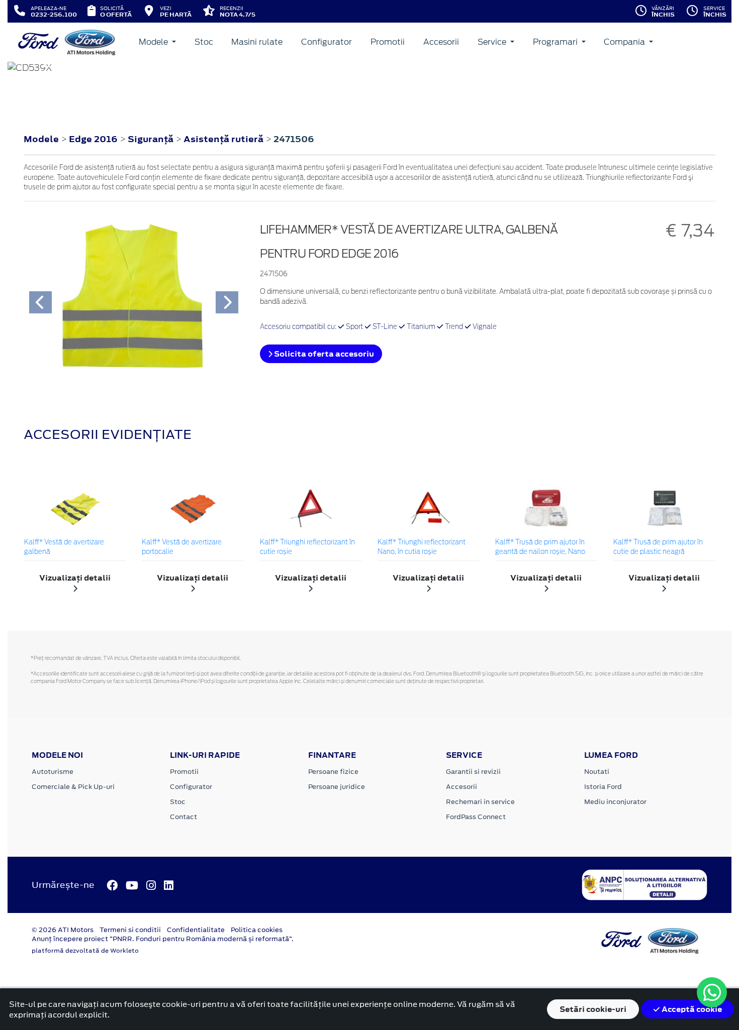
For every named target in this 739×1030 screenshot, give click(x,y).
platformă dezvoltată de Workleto (85, 951)
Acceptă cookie (691, 1009)
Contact (183, 817)
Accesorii (441, 42)
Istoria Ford (603, 786)
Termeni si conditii (130, 930)
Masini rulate (257, 42)
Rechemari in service (480, 802)
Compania (625, 42)
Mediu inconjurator (615, 802)
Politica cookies (257, 930)
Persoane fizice (333, 771)
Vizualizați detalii (75, 578)
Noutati (596, 771)
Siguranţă (151, 139)
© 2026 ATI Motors (63, 930)
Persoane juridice (336, 786)
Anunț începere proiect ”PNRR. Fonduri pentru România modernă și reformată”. (163, 939)
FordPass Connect (476, 817)
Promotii (388, 42)
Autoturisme (52, 771)
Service (493, 42)
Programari (556, 42)
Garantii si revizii (473, 771)
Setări (593, 1009)
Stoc (204, 42)
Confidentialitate (196, 930)
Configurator (326, 42)
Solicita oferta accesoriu (323, 354)
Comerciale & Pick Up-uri (73, 786)
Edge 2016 (93, 139)
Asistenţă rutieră (224, 139)
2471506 (293, 139)
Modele (154, 42)
